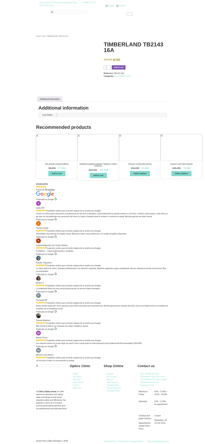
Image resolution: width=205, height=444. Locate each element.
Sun (43, 36)
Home (38, 36)
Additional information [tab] (50, 99)
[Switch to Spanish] (121, 5)
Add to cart (119, 67)
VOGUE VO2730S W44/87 (181, 164)
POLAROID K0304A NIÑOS (57, 164)
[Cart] (130, 13)
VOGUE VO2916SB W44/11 (140, 164)
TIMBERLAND (124, 76)
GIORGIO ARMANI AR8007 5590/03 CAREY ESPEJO (98, 165)
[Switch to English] (110, 5)
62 (57, 115)
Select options (139, 173)
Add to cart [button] (57, 173)
